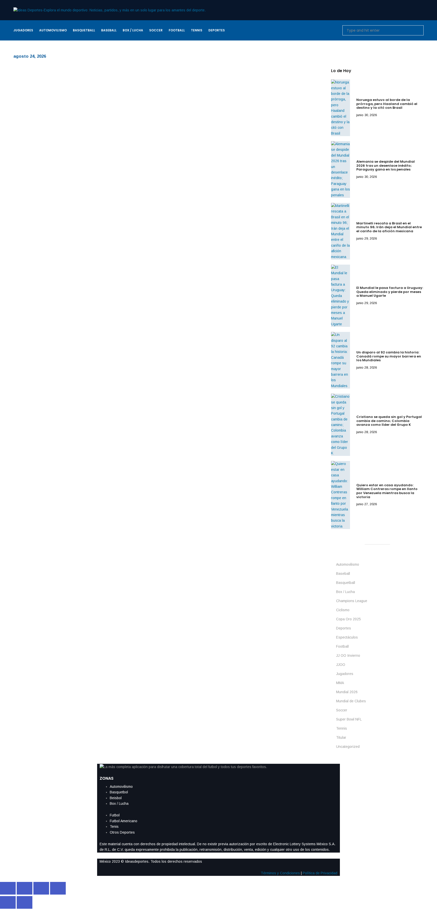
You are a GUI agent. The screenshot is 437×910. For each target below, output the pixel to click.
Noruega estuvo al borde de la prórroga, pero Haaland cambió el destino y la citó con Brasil (386, 103)
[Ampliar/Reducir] (8, 888)
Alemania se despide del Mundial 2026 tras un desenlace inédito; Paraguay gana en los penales (385, 165)
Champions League (351, 601)
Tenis (114, 826)
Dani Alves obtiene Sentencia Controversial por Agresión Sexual (181, 95)
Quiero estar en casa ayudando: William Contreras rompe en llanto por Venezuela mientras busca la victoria (387, 491)
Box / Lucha (345, 592)
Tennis (341, 728)
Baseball (343, 574)
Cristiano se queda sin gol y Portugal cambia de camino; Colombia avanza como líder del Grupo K (389, 420)
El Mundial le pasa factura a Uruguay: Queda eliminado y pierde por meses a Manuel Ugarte (389, 291)
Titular (341, 737)
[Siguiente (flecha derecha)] (24, 902)
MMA (340, 683)
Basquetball (345, 583)
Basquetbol (119, 792)
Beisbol (116, 798)
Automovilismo (347, 564)
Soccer (341, 710)
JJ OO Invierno (348, 655)
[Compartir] (41, 888)
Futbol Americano (123, 821)
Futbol (115, 815)
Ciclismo (342, 610)
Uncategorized (348, 747)
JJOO (340, 665)
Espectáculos (347, 637)
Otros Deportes (122, 832)
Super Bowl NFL (349, 719)
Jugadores (344, 674)
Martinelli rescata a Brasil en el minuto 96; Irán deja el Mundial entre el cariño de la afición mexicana (389, 227)
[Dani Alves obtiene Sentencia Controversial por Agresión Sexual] (51, 104)
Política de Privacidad (320, 873)
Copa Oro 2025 (348, 619)
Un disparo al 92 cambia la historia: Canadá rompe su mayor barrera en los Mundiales (388, 356)
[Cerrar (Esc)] (58, 888)
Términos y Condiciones (280, 873)
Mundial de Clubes (351, 701)
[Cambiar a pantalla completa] (24, 888)
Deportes (343, 628)
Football (342, 646)
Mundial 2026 (347, 692)
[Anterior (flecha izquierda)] (8, 902)
